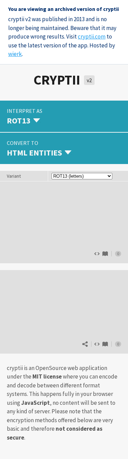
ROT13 (105, 253)
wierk (15, 54)
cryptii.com (91, 36)
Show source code (97, 344)
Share (85, 344)
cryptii (56, 79)
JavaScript (35, 402)
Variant (14, 176)
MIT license (47, 376)
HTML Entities (105, 344)
